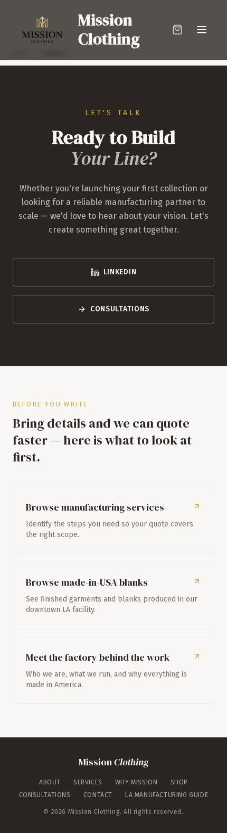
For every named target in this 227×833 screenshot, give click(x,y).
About (50, 782)
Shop (179, 782)
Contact (97, 795)
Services (87, 782)
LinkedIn (120, 271)
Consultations (119, 308)
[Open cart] (177, 29)
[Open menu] (201, 29)
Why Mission (136, 782)
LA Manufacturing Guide (166, 795)
